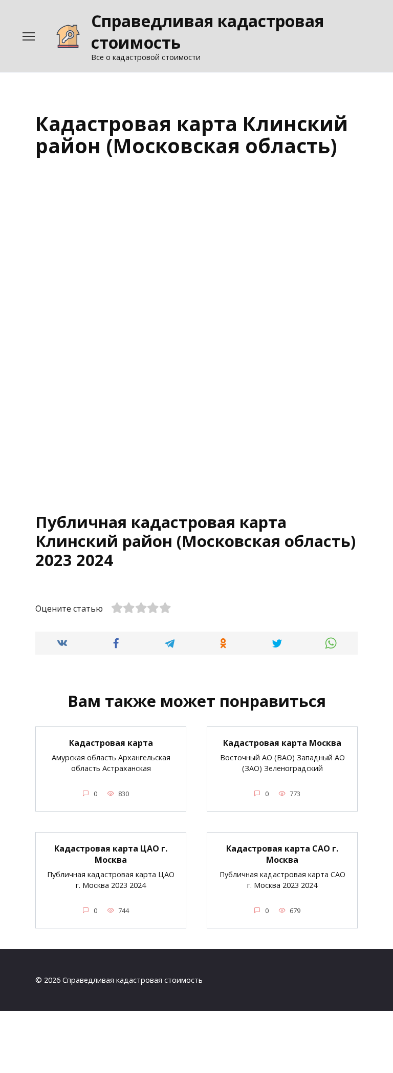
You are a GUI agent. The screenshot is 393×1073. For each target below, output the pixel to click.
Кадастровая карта (111, 742)
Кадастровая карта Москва (282, 742)
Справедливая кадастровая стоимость (207, 31)
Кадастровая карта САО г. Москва (282, 854)
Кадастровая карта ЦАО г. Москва (110, 854)
